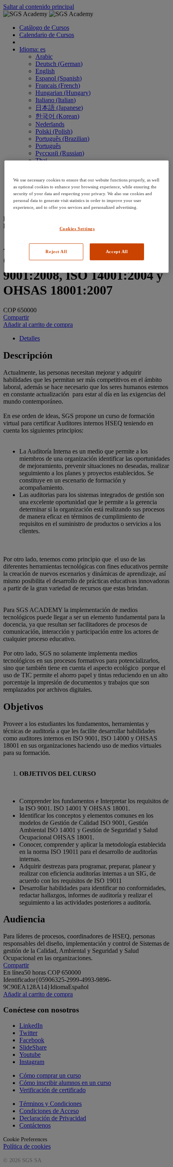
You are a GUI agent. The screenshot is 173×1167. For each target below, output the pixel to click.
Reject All (56, 251)
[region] (86, 217)
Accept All (117, 251)
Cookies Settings (77, 228)
